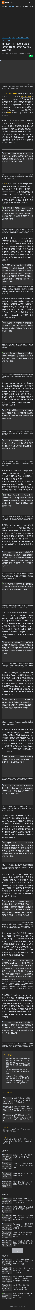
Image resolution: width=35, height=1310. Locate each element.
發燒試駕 (11, 7)
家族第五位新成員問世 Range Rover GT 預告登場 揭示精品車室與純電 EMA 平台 (23, 1109)
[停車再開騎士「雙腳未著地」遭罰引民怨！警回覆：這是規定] (7, 1243)
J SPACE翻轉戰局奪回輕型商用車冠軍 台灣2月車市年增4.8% (22, 1234)
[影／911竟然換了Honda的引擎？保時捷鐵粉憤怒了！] (7, 1209)
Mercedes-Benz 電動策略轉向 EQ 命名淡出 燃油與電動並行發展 (23, 1226)
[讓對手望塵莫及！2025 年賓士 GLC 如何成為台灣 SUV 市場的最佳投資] (7, 1217)
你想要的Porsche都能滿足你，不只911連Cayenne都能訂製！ (23, 1165)
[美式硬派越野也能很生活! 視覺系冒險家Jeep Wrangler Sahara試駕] (7, 1270)
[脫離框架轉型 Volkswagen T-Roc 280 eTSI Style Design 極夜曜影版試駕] (7, 1279)
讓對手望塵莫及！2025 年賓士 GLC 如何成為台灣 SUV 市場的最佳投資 (23, 1217)
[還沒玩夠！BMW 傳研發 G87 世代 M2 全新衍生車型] (7, 1157)
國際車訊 (18, 7)
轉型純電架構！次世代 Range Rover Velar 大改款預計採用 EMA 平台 (23, 1117)
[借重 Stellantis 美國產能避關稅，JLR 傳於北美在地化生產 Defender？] (8, 1100)
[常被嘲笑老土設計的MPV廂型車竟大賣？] (7, 1175)
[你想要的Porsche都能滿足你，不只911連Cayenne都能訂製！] (7, 1165)
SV (13, 37)
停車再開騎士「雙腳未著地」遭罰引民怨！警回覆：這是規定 (23, 1243)
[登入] (29, 2)
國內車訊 (4, 7)
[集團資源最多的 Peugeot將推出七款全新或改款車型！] (7, 1184)
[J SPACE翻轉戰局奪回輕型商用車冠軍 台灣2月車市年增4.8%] (7, 1234)
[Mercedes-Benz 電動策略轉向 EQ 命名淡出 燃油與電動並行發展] (7, 1226)
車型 (4, 40)
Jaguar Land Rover (22, 37)
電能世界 (26, 7)
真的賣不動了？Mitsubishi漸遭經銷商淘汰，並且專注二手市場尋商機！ (22, 1201)
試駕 (9, 40)
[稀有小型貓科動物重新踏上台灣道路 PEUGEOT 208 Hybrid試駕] (7, 1296)
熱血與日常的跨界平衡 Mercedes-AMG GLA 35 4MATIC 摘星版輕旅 (18, 1077)
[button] (32, 2)
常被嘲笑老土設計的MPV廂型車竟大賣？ (22, 1174)
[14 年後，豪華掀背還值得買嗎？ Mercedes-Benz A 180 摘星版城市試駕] (7, 1262)
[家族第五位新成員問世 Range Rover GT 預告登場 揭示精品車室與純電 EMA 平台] (8, 1109)
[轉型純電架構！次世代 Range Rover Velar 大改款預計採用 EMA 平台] (8, 1117)
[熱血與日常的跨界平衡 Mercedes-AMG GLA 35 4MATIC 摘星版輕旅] (7, 1287)
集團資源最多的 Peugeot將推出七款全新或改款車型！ (22, 1183)
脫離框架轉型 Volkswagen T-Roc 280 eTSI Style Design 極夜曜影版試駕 (18, 1065)
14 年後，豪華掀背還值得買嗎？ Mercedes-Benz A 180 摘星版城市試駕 (18, 1071)
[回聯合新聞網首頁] (3, 2)
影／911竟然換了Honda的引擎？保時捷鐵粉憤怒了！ (23, 1208)
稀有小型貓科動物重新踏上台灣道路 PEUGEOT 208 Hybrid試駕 (18, 1082)
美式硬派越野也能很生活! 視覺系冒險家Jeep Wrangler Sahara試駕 (18, 1059)
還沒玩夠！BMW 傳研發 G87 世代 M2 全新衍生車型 (23, 1156)
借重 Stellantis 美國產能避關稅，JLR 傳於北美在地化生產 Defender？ (22, 1100)
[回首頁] (8, 2)
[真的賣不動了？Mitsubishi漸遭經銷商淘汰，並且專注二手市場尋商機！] (7, 1201)
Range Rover (6, 37)
